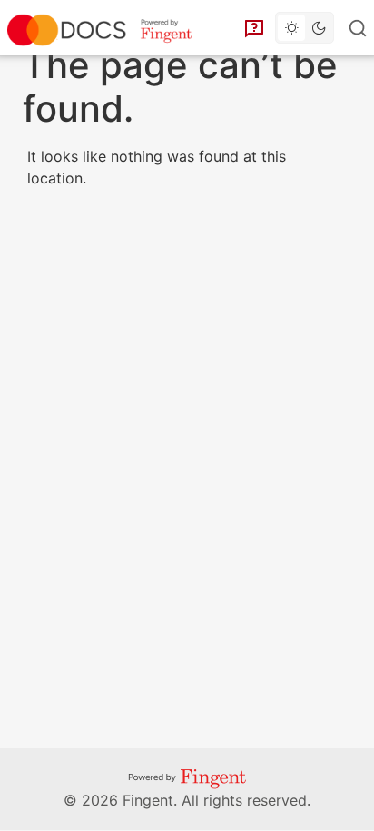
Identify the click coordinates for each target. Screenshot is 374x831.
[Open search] (359, 28)
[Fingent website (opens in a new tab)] (187, 778)
